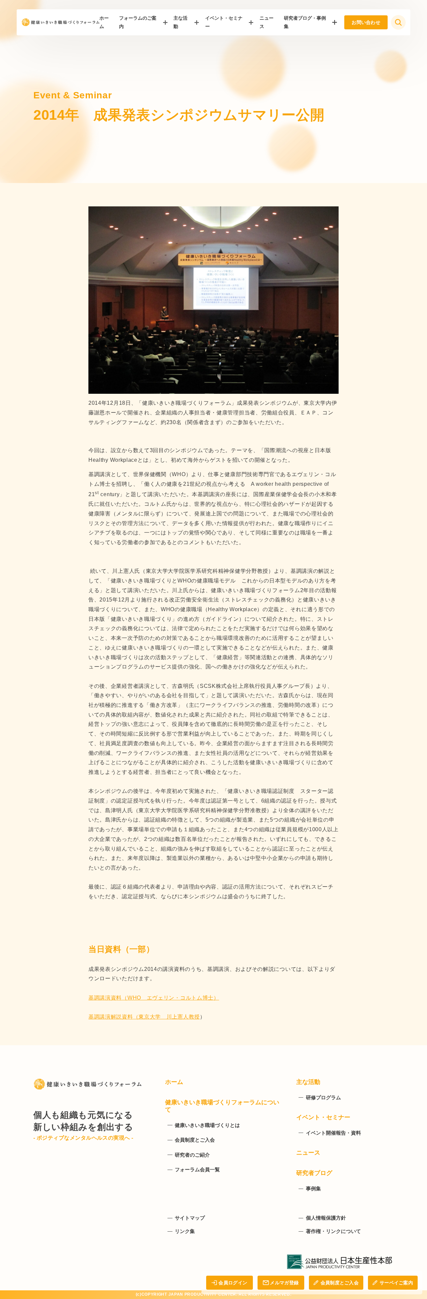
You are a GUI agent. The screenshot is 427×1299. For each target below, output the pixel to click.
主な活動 (180, 22)
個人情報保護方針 (326, 1218)
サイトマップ (190, 1218)
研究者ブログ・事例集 (305, 22)
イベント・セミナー (224, 22)
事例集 (313, 1188)
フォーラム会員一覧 (197, 1169)
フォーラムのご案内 (137, 22)
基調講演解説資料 (110, 1017)
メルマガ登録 (284, 1282)
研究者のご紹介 (192, 1155)
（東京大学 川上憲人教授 (166, 1017)
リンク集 (185, 1231)
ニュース (308, 1152)
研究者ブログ (314, 1173)
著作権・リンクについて (333, 1231)
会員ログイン (233, 1282)
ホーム (174, 1082)
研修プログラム (323, 1097)
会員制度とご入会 (340, 1282)
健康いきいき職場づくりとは (207, 1125)
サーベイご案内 (396, 1282)
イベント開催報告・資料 (333, 1133)
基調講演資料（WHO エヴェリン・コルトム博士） (153, 998)
